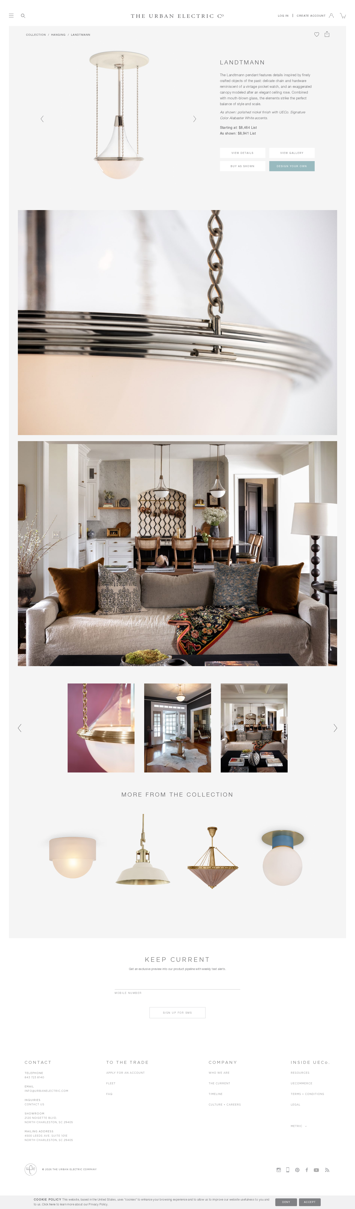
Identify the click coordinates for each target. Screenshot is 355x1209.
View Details (243, 153)
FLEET (111, 1083)
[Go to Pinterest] (297, 1170)
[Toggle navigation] (11, 15)
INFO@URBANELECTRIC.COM (46, 1091)
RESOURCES (300, 1072)
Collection (36, 35)
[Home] (177, 16)
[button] (283, 15)
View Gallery (292, 153)
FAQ (109, 1094)
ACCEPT (310, 1202)
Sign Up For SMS (177, 1013)
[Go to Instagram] (278, 1170)
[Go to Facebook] (306, 1170)
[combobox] (44, 15)
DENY (286, 1202)
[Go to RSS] (327, 1170)
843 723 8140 (34, 1077)
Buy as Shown (243, 166)
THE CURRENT (219, 1083)
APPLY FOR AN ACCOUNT (125, 1072)
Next (193, 115)
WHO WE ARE (219, 1072)
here (52, 1204)
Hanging (58, 35)
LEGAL (295, 1104)
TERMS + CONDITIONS (307, 1094)
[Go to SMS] (287, 1169)
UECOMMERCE (301, 1083)
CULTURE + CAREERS (225, 1104)
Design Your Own (292, 166)
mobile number (128, 993)
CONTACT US (34, 1104)
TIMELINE (216, 1094)
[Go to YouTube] (316, 1169)
